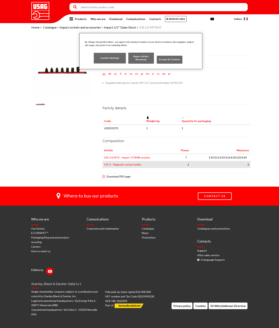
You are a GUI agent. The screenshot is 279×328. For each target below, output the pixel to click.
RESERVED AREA (177, 19)
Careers (36, 246)
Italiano (238, 18)
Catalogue (50, 27)
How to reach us (40, 251)
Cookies (200, 305)
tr (153, 73)
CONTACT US (214, 196)
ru (158, 73)
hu (147, 73)
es (115, 73)
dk (109, 73)
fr (121, 73)
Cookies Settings (109, 58)
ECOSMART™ (39, 233)
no (130, 73)
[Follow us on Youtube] (50, 271)
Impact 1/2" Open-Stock (120, 27)
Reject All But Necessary (141, 58)
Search (75, 7)
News (145, 233)
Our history (38, 228)
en (104, 73)
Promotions (149, 237)
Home (35, 27)
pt (136, 73)
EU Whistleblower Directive (228, 305)
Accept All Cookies (169, 59)
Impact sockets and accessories (80, 27)
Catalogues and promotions (213, 228)
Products (81, 19)
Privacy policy (182, 305)
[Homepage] (40, 9)
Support (202, 250)
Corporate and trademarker (103, 228)
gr (142, 73)
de (163, 73)
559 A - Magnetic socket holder (122, 164)
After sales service (208, 255)
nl (126, 73)
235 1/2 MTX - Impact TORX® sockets (127, 157)
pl (169, 73)
